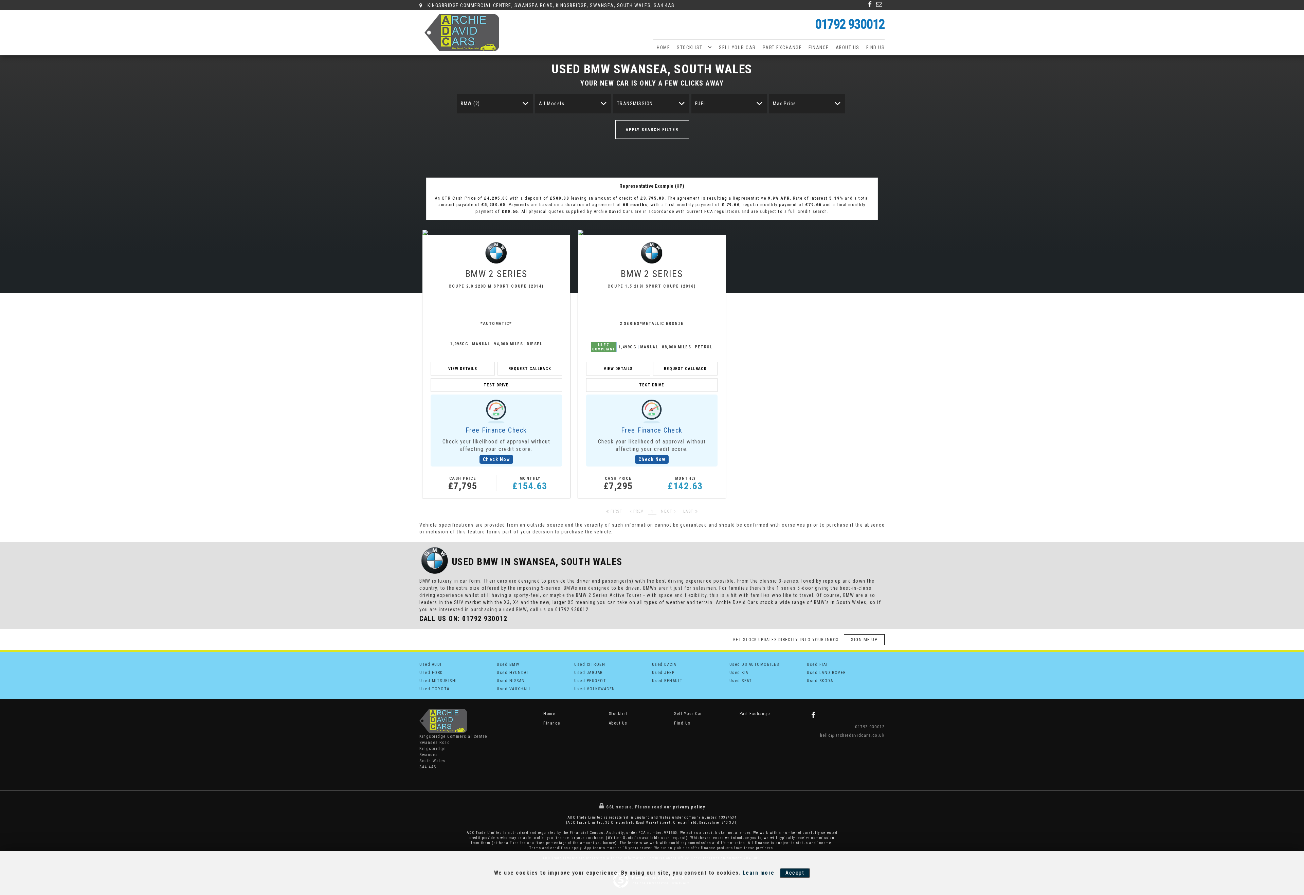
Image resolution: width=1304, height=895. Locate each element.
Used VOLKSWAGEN (594, 689)
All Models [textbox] (551, 103)
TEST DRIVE (496, 385)
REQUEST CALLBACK (529, 368)
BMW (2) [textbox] (470, 103)
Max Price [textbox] (784, 103)
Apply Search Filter (652, 129)
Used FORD (431, 672)
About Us (847, 47)
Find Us (875, 47)
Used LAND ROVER (826, 672)
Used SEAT (740, 680)
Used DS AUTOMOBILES (754, 664)
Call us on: (463, 619)
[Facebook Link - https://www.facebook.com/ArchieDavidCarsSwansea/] (870, 4)
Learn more (759, 873)
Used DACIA (664, 664)
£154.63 (529, 484)
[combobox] (495, 103)
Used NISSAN (511, 680)
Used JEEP (663, 672)
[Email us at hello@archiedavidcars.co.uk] (879, 4)
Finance (819, 47)
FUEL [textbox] (700, 103)
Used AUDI (430, 664)
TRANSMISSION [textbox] (635, 103)
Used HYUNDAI (512, 672)
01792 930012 (850, 24)
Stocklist (690, 47)
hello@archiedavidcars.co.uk (852, 735)
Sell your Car (737, 47)
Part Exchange (782, 47)
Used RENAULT (667, 680)
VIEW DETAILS (462, 368)
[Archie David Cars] (461, 32)
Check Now (496, 459)
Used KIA (738, 672)
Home (663, 47)
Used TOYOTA (434, 689)
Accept (794, 873)
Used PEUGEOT (590, 680)
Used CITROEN (589, 664)
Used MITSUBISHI (438, 680)
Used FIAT (818, 664)
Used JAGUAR (588, 672)
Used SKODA (820, 680)
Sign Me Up (864, 639)
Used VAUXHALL (514, 689)
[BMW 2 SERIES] (496, 232)
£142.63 (685, 484)
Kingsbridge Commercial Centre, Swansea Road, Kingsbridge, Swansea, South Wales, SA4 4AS (550, 5)
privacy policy (689, 807)
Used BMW (508, 664)
